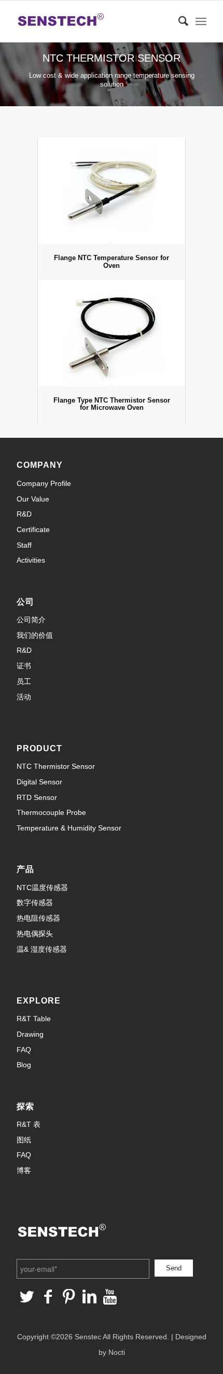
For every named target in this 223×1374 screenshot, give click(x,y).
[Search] (178, 21)
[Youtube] (110, 1297)
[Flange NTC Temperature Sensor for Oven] (111, 190)
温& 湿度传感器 (42, 949)
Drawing (30, 1034)
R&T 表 (28, 1124)
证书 (24, 666)
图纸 (24, 1140)
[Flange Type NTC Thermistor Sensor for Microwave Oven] (111, 333)
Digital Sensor (39, 782)
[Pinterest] (68, 1297)
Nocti (116, 1352)
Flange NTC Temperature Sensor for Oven (111, 261)
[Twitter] (27, 1297)
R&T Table (34, 1018)
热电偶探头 (35, 933)
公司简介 (31, 620)
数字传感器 (35, 902)
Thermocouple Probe (51, 812)
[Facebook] (47, 1297)
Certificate (33, 529)
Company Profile (44, 483)
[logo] (92, 21)
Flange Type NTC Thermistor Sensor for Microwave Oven (111, 403)
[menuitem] (178, 21)
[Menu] (201, 21)
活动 (24, 697)
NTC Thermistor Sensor (56, 766)
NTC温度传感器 (42, 887)
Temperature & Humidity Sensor (69, 828)
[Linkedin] (89, 1297)
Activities (31, 560)
